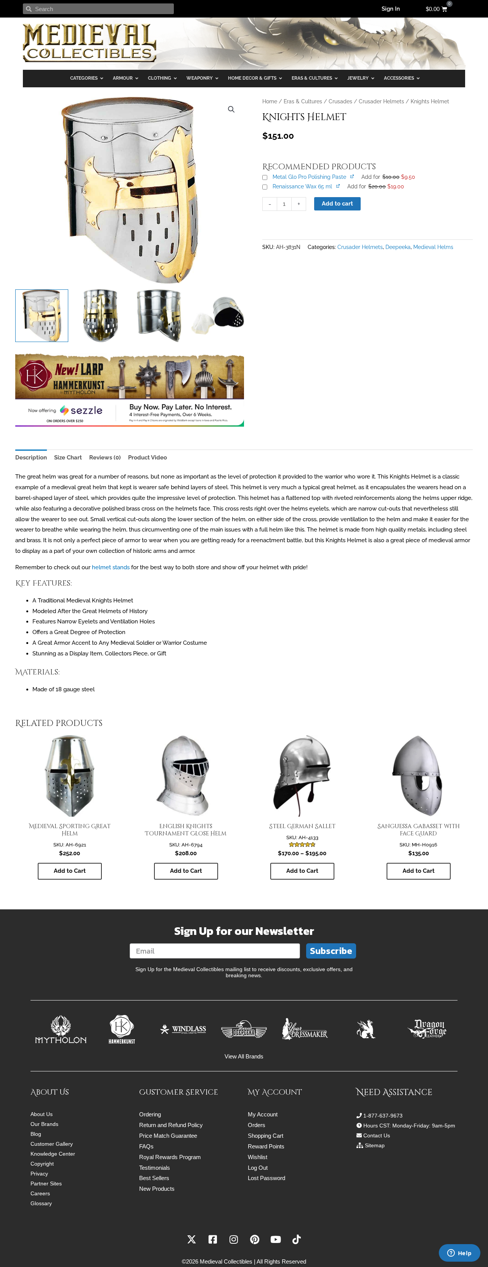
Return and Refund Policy (171, 1125)
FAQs (146, 1146)
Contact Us (376, 1135)
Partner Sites (46, 1183)
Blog (35, 1134)
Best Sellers (154, 1178)
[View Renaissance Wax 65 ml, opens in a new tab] (338, 185)
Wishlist (257, 1157)
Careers (40, 1193)
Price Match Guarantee (168, 1135)
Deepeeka (398, 247)
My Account (263, 1114)
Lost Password (266, 1178)
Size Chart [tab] (68, 457)
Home (269, 101)
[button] (231, 109)
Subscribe (331, 950)
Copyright (42, 1164)
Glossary (41, 1203)
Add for (388, 177)
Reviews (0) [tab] (105, 457)
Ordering (150, 1114)
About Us (41, 1114)
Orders (256, 1125)
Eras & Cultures (303, 101)
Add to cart (337, 203)
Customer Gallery (51, 1144)
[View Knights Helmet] (41, 315)
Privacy (39, 1174)
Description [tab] (31, 457)
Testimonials (154, 1167)
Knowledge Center (52, 1154)
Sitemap (375, 1145)
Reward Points (266, 1146)
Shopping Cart (265, 1135)
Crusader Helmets (381, 101)
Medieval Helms (433, 247)
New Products (157, 1188)
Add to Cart (70, 870)
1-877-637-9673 (383, 1116)
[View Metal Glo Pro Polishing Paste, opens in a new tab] (352, 176)
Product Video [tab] (147, 457)
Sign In (391, 8)
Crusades (340, 101)
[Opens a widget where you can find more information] (459, 1253)
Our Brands (44, 1124)
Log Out (258, 1167)
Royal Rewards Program (170, 1157)
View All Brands (244, 1056)
